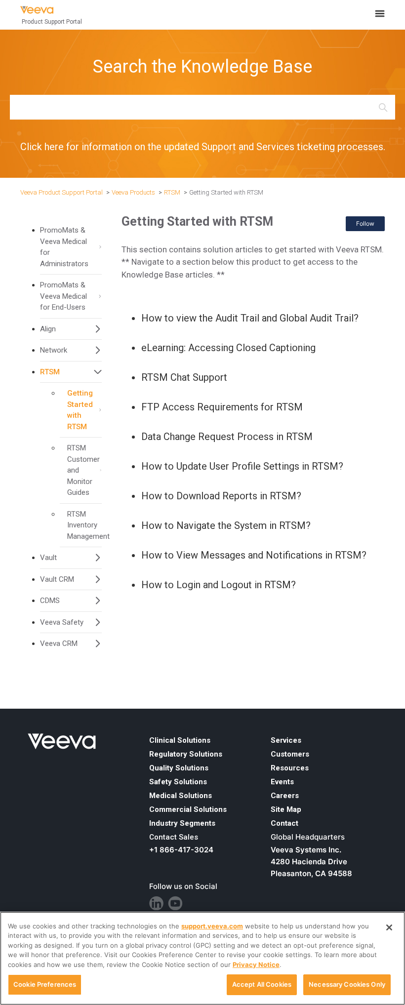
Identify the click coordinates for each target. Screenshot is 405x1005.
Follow (365, 223)
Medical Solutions (180, 795)
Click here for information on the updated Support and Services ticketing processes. (202, 147)
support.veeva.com (212, 926)
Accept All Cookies (261, 984)
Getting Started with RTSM (226, 192)
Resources (290, 768)
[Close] (389, 927)
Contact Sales (173, 837)
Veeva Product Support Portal (61, 192)
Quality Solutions (178, 768)
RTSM (172, 192)
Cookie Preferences (44, 984)
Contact (284, 823)
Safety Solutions (178, 781)
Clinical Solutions (179, 740)
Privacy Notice (256, 964)
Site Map (286, 809)
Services (286, 740)
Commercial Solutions (188, 809)
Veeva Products (133, 192)
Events (282, 781)
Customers (290, 754)
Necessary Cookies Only (347, 984)
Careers (285, 795)
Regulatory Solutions (185, 754)
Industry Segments (182, 823)
